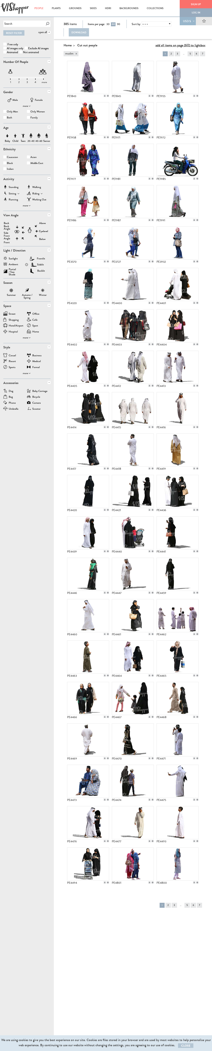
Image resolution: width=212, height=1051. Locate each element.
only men (12, 111)
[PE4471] (178, 739)
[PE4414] (88, 408)
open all (42, 32)
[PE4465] (178, 657)
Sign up (196, 4)
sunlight (13, 258)
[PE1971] (133, 118)
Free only (12, 44)
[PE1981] (133, 160)
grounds (75, 8)
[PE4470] (133, 739)
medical (36, 361)
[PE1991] (178, 201)
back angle (7, 227)
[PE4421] (133, 491)
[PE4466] (88, 698)
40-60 (38, 135)
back (6, 223)
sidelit (40, 264)
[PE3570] (88, 243)
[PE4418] (133, 450)
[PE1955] (178, 77)
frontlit (41, 258)
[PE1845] (133, 77)
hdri (108, 8)
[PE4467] (133, 698)
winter (43, 290)
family (34, 117)
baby (7, 135)
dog (11, 391)
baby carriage (39, 391)
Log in (196, 12)
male (15, 100)
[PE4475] (178, 781)
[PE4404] (178, 325)
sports (12, 367)
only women (37, 111)
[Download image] (105, 96)
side (6, 233)
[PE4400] (133, 284)
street (12, 314)
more (25, 106)
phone (12, 403)
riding (35, 193)
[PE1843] (88, 77)
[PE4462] (178, 615)
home (35, 331)
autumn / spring (27, 290)
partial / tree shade (12, 270)
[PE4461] (133, 615)
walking (36, 187)
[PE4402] (88, 325)
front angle (7, 237)
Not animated (31, 52)
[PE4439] (88, 532)
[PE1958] (88, 118)
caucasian (12, 157)
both (9, 117)
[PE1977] (88, 160)
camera (36, 403)
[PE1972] (178, 118)
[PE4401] (178, 284)
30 (108, 24)
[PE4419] (178, 450)
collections (155, 8)
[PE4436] (178, 491)
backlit (41, 271)
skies (93, 8)
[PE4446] (88, 574)
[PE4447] (133, 574)
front (7, 242)
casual (12, 355)
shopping (14, 320)
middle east (36, 163)
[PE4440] (133, 532)
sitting (12, 193)
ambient (13, 264)
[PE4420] (88, 491)
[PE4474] (133, 781)
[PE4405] (88, 367)
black (10, 163)
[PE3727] (133, 243)
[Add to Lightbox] (108, 96)
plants (56, 8)
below (42, 239)
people (38, 8)
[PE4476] (88, 822)
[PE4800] (178, 864)
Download (78, 32)
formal (36, 367)
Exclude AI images (38, 48)
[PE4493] (178, 822)
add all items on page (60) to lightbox (180, 45)
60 (113, 24)
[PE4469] (88, 739)
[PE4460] (88, 615)
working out (39, 199)
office (35, 314)
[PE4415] (133, 408)
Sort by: (136, 24)
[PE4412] (133, 367)
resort (12, 361)
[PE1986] (88, 201)
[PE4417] (88, 450)
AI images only (15, 48)
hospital (13, 331)
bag (11, 397)
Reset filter (14, 33)
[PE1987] (133, 201)
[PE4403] (133, 325)
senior (46, 135)
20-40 (31, 135)
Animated (12, 52)
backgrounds (129, 8)
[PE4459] (178, 574)
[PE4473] (88, 781)
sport (35, 325)
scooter (36, 409)
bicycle (36, 397)
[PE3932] (178, 243)
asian (33, 157)
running (13, 199)
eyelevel (43, 231)
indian (10, 169)
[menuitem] (39, 8)
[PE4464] (133, 657)
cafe (34, 320)
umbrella (13, 409)
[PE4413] (178, 367)
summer (11, 290)
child (15, 135)
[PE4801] (133, 864)
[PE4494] (88, 864)
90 (118, 24)
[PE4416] (178, 408)
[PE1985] (178, 160)
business (37, 355)
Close (185, 1046)
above (42, 223)
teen (23, 135)
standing (13, 187)
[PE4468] (178, 698)
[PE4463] (88, 657)
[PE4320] (88, 284)
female (39, 100)
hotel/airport (16, 325)
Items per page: (96, 24)
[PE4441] (178, 532)
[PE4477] (133, 822)
